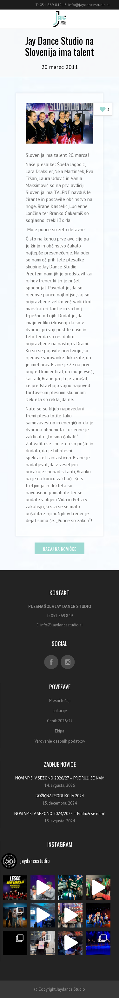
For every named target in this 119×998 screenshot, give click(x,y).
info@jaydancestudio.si (88, 4)
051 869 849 (51, 4)
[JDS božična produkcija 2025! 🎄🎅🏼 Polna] (98, 887)
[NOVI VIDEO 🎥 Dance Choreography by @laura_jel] (15, 943)
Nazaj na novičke (59, 548)
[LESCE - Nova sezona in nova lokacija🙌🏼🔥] (15, 887)
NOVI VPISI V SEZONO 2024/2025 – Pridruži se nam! (59, 813)
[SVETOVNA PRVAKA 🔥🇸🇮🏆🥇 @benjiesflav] (70, 943)
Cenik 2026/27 (60, 721)
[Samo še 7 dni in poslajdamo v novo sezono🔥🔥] (70, 887)
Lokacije (60, 710)
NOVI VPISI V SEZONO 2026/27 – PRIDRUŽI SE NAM (59, 778)
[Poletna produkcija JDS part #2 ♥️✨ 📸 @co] (98, 943)
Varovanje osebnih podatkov (60, 741)
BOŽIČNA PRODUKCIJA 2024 (60, 796)
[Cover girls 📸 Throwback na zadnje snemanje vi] (98, 915)
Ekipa (59, 731)
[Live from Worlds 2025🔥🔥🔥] (42, 915)
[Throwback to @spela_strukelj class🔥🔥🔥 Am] (15, 915)
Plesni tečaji (59, 700)
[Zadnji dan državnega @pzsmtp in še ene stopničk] (42, 943)
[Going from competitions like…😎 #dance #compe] (70, 915)
